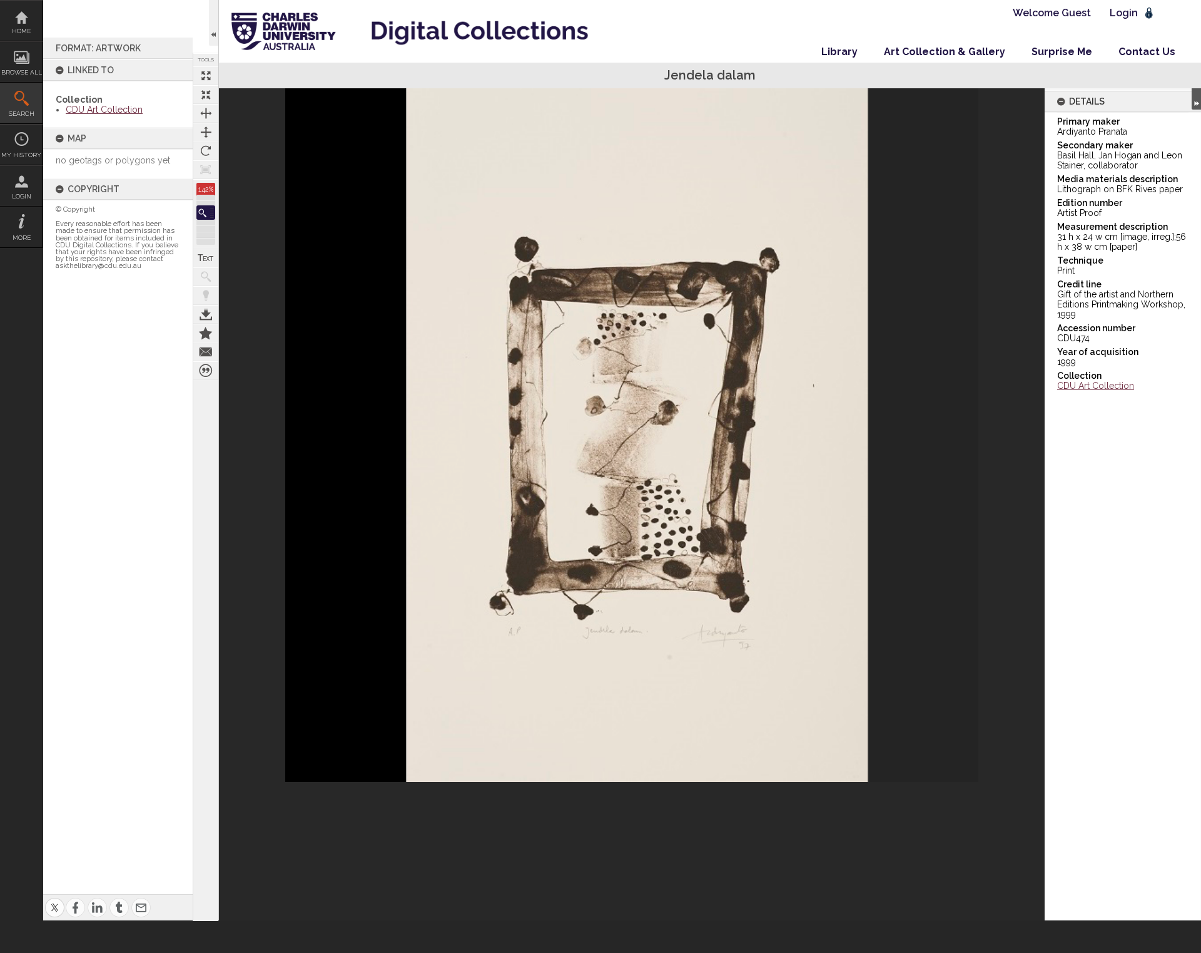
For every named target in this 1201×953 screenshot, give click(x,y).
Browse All (21, 72)
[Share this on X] (54, 900)
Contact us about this (205, 352)
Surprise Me (1061, 52)
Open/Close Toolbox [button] (213, 23)
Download (205, 314)
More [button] (22, 237)
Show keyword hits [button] (205, 276)
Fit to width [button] (205, 113)
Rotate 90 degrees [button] (205, 151)
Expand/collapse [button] (1196, 99)
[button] (205, 212)
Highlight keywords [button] (205, 295)
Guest (1076, 13)
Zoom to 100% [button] (205, 169)
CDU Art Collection (104, 110)
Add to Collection (205, 333)
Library (839, 52)
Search (21, 113)
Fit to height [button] (205, 132)
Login (21, 196)
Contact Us (1146, 52)
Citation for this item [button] (205, 370)
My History (21, 155)
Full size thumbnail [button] (205, 75)
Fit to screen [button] (205, 94)
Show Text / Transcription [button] (205, 258)
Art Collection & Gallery (944, 52)
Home (21, 31)
